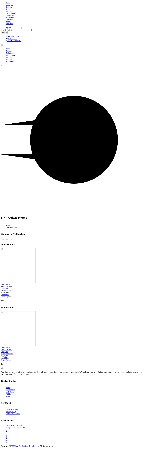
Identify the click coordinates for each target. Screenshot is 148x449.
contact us (9, 24)
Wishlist (8, 22)
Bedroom (9, 9)
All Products (10, 390)
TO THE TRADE (14, 37)
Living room (10, 13)
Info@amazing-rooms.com (15, 428)
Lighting (9, 11)
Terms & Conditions (13, 414)
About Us (9, 5)
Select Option (6, 297)
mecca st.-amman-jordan (14, 425)
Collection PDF (6, 239)
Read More (5, 295)
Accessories (10, 17)
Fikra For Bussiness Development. (27, 446)
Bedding (9, 7)
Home (8, 3)
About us (9, 396)
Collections (10, 19)
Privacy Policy (11, 412)
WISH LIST (12, 39)
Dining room (10, 15)
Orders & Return (12, 410)
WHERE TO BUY (14, 41)
